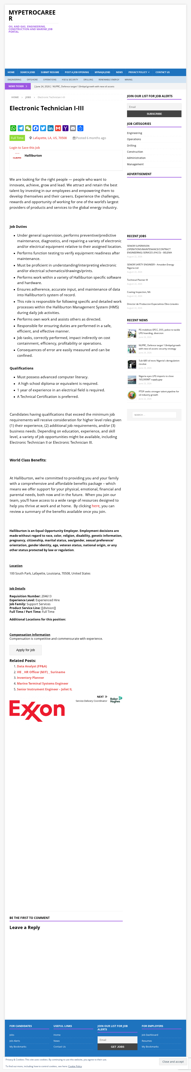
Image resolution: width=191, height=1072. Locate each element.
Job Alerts (15, 1040)
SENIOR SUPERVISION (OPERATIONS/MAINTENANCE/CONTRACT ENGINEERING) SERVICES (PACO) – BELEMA (149, 249)
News (119, 72)
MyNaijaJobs (102, 72)
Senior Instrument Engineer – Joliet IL (44, 689)
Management (135, 164)
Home (11, 72)
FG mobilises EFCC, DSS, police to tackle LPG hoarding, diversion (159, 331)
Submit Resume (50, 72)
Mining (128, 79)
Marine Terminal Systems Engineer (42, 683)
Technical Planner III (137, 279)
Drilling (88, 79)
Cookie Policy (75, 1066)
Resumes (147, 1040)
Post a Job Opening (77, 72)
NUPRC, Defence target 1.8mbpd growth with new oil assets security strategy (160, 347)
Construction (135, 151)
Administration (136, 158)
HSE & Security (70, 79)
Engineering (14, 79)
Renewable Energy (109, 79)
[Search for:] (154, 415)
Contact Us (163, 72)
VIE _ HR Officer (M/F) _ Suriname (41, 672)
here (96, 505)
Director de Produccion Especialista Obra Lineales (153, 304)
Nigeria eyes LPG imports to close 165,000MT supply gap (156, 378)
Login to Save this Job (25, 148)
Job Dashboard (150, 1034)
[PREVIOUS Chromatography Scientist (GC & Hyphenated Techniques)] (37, 800)
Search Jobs (27, 72)
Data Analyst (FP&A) (32, 666)
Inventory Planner (30, 678)
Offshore (32, 79)
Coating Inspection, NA (139, 292)
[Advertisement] (129, 36)
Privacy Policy (138, 72)
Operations (49, 79)
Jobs (12, 1034)
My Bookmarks (18, 1046)
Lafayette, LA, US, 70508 (50, 138)
